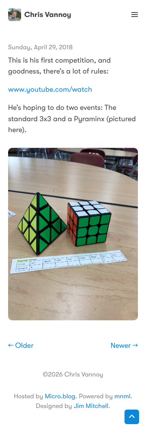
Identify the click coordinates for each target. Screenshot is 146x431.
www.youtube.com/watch (50, 90)
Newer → (124, 346)
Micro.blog (60, 396)
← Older (21, 346)
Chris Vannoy (47, 15)
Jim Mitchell (91, 406)
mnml (122, 396)
